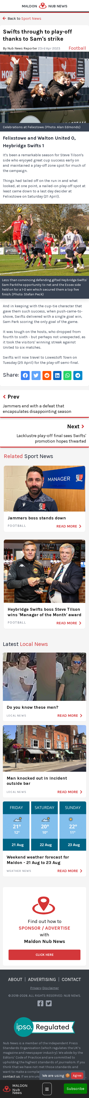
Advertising (42, 979)
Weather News (19, 871)
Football (17, 526)
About (15, 979)
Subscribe (75, 1088)
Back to (24, 18)
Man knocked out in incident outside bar (37, 781)
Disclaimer (50, 988)
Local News (16, 715)
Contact (71, 979)
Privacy (36, 988)
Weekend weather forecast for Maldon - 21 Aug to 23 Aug (38, 859)
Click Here (45, 955)
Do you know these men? (32, 707)
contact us (11, 1076)
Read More (66, 526)
